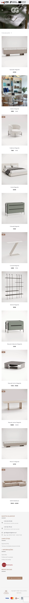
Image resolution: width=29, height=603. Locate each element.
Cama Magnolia (15, 187)
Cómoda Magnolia (14, 226)
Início (7, 22)
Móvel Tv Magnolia (14, 461)
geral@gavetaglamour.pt (10, 532)
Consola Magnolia (14, 265)
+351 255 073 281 (8, 521)
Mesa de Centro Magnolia (14, 383)
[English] (2, 2)
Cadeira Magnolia (14, 109)
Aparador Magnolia (14, 69)
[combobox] (7, 33)
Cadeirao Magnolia (14, 148)
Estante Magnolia (14, 304)
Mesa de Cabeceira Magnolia (14, 344)
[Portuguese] (3, 2)
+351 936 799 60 (8, 527)
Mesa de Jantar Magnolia (14, 422)
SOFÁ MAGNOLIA (14, 501)
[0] (26, 10)
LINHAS (11, 22)
